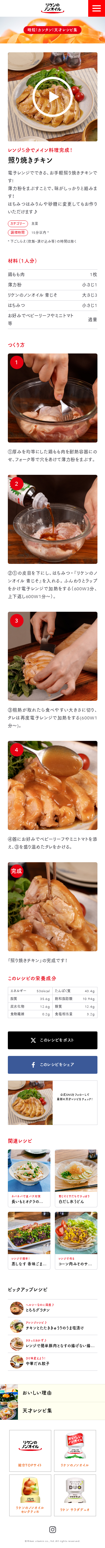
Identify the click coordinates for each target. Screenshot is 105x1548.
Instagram (74, 1109)
